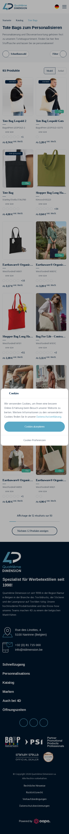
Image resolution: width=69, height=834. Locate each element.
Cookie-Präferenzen (34, 440)
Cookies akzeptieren (35, 426)
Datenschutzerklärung (49, 417)
